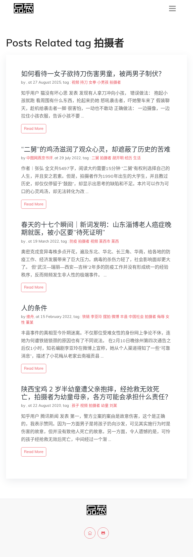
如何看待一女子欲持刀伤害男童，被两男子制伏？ (93, 74)
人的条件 (34, 308)
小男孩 (103, 82)
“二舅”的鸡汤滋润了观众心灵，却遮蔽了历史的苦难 (95, 149)
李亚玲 (96, 316)
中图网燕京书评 (39, 157)
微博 (115, 316)
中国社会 (136, 316)
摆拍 (107, 316)
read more (33, 128)
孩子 (75, 405)
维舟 (30, 316)
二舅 (95, 157)
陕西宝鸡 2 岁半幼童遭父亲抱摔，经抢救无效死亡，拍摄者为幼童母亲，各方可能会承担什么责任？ (96, 393)
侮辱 (161, 316)
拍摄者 (115, 82)
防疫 (73, 241)
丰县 (124, 316)
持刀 (84, 82)
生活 (137, 157)
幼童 (105, 405)
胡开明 (118, 157)
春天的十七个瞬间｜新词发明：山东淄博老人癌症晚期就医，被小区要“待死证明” (96, 228)
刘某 (113, 405)
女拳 (92, 82)
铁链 (86, 316)
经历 (128, 157)
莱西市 (104, 241)
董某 (29, 322)
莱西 (115, 241)
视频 (75, 82)
